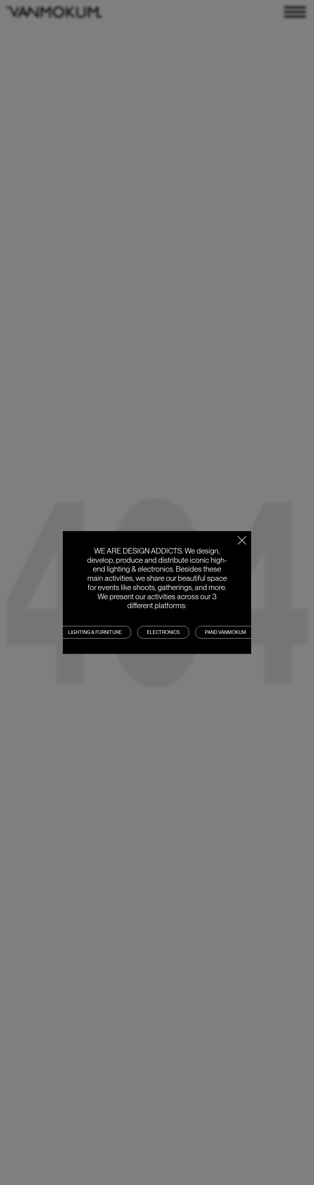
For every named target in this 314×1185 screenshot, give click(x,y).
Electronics (163, 632)
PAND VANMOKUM (225, 632)
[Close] (242, 540)
